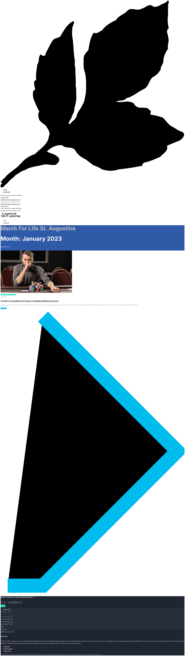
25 (5, 624)
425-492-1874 (5, 197)
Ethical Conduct (8, 648)
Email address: (4, 602)
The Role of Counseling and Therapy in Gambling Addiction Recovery (29, 301)
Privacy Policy (7, 651)
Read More (6, 192)
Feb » (5, 629)
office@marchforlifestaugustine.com (11, 200)
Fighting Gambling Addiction (8, 294)
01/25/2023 (4, 297)
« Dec (2, 629)
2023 (5, 247)
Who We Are (6, 646)
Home (5, 190)
